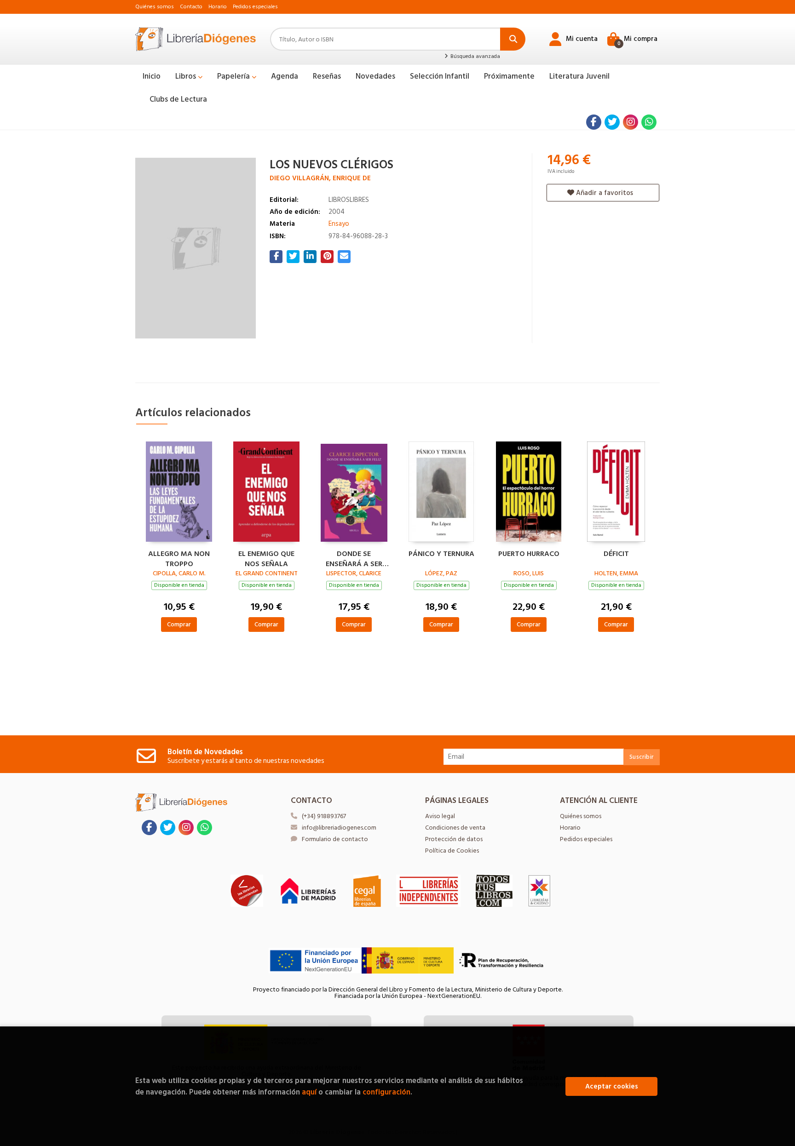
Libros (186, 76)
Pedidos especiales (255, 6)
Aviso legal (440, 816)
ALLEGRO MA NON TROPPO (179, 558)
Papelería (234, 76)
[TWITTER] (612, 122)
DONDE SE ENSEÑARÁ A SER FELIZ (354, 558)
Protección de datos (454, 839)
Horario (217, 6)
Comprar (179, 624)
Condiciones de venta (455, 827)
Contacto (191, 6)
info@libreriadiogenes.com (339, 827)
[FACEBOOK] (593, 122)
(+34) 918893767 (324, 816)
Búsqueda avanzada (474, 56)
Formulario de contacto (335, 839)
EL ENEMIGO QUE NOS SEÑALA (266, 558)
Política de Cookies (452, 850)
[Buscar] (512, 39)
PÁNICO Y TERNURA (441, 554)
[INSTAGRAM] (630, 122)
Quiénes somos (154, 6)
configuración (386, 1092)
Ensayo (338, 223)
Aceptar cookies (611, 1086)
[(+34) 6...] (649, 122)
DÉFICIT (616, 554)
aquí (309, 1092)
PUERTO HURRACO (528, 554)
